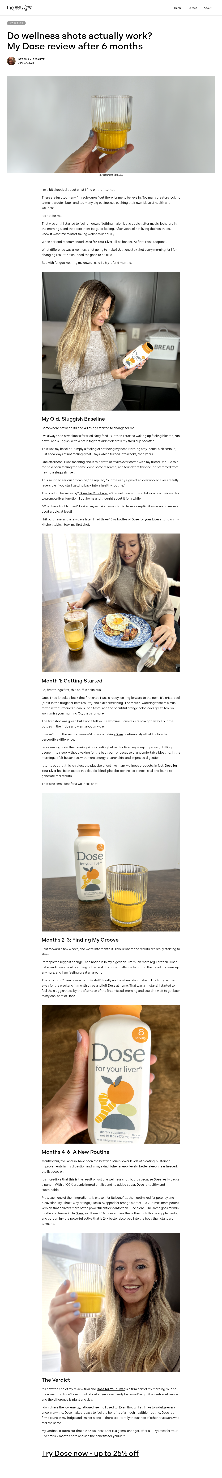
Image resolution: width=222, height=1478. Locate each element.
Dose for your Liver (145, 519)
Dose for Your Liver (98, 242)
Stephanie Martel (32, 59)
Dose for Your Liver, (93, 493)
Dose (119, 734)
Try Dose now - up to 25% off (90, 1453)
